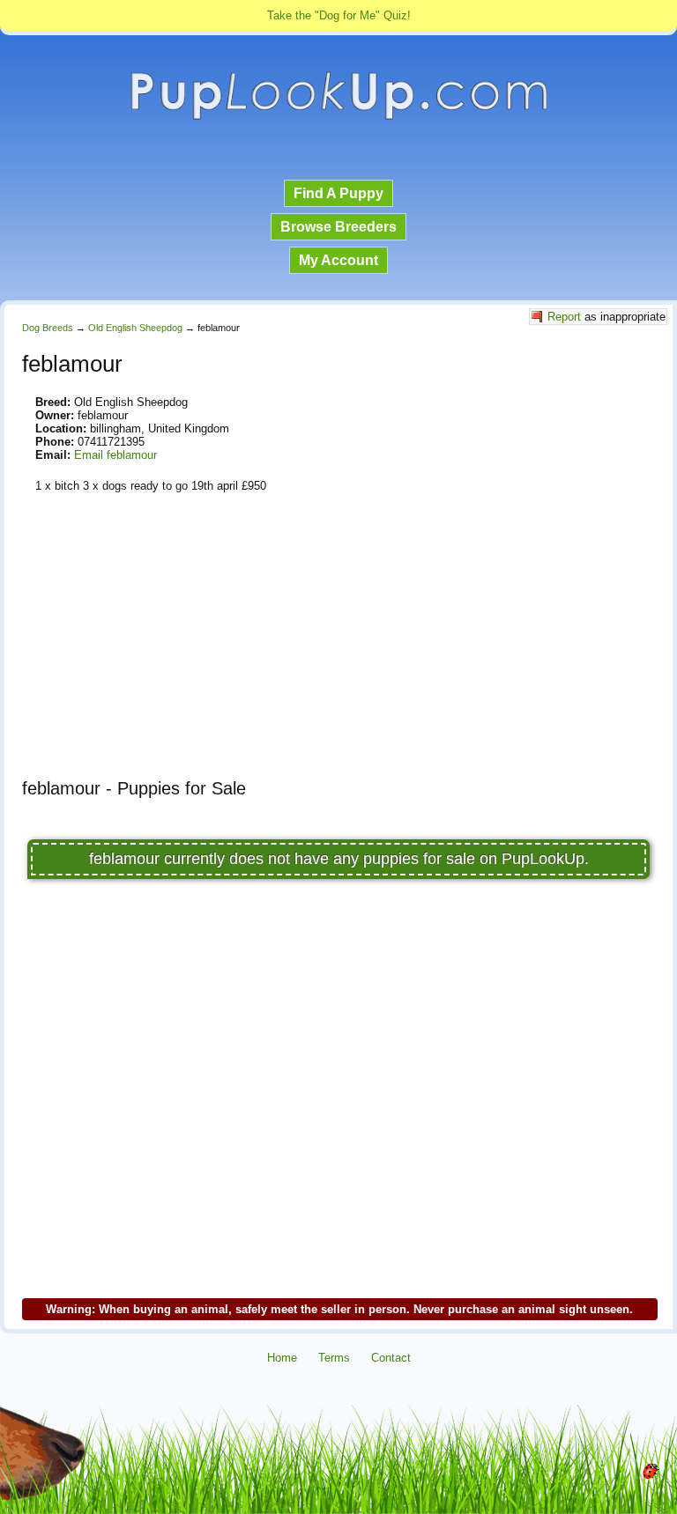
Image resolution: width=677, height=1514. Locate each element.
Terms (334, 1357)
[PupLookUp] (338, 117)
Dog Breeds (47, 327)
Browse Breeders (338, 226)
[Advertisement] (338, 642)
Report (564, 316)
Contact (391, 1357)
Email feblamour (115, 455)
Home (282, 1357)
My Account (338, 260)
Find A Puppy (338, 193)
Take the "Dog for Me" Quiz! (339, 15)
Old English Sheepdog (135, 327)
